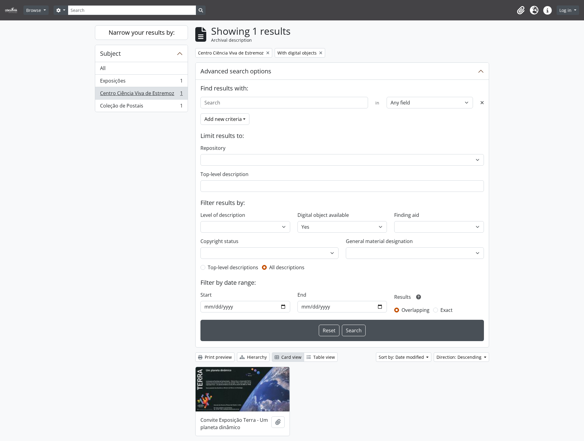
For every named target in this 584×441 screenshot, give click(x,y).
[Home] (13, 10)
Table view (323, 357)
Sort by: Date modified (402, 357)
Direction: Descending (459, 357)
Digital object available (323, 215)
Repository (212, 148)
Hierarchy (256, 357)
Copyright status (219, 241)
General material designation (379, 241)
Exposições (141, 82)
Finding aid (406, 215)
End (301, 294)
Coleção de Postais (141, 107)
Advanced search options (235, 71)
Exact (446, 310)
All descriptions (286, 267)
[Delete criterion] (482, 102)
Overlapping (415, 310)
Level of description (222, 215)
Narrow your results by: (142, 32)
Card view (290, 357)
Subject (110, 53)
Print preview (217, 357)
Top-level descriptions (233, 267)
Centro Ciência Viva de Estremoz (141, 95)
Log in (566, 10)
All (103, 68)
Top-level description (224, 174)
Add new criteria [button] (223, 119)
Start (206, 294)
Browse (34, 10)
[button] (520, 10)
